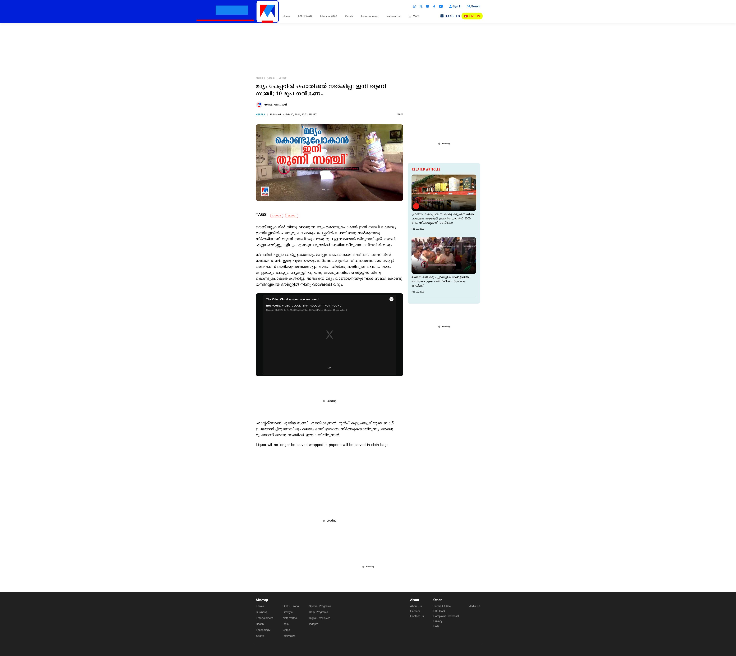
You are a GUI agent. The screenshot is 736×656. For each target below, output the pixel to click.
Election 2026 (328, 16)
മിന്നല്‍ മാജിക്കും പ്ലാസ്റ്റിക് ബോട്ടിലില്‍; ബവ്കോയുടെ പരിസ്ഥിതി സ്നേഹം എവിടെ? (441, 281)
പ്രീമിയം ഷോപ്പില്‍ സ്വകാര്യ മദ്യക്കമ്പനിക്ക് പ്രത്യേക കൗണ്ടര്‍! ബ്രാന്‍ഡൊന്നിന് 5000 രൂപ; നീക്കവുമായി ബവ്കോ (443, 218)
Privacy (437, 621)
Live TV (474, 16)
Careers (415, 611)
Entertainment (369, 16)
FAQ (436, 626)
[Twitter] (421, 6)
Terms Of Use (442, 606)
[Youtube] (441, 6)
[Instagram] (427, 6)
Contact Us (417, 616)
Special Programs (320, 606)
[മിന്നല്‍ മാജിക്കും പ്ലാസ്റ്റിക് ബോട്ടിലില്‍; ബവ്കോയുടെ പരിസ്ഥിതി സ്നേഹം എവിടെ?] (444, 255)
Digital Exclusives (319, 618)
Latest (282, 78)
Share (399, 114)
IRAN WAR (305, 16)
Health (260, 624)
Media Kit (474, 606)
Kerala (349, 16)
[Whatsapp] (414, 6)
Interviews (289, 636)
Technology (263, 630)
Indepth (313, 624)
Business (261, 612)
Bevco (292, 216)
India (286, 624)
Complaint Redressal (446, 616)
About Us (416, 606)
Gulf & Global (291, 606)
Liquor (277, 216)
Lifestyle (288, 612)
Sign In (457, 6)
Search (475, 6)
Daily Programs (318, 612)
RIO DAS (439, 611)
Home (286, 16)
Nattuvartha (393, 16)
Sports (260, 636)
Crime (286, 630)
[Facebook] (434, 6)
